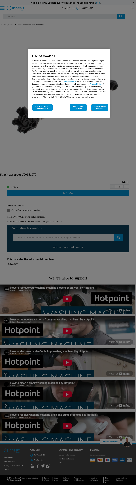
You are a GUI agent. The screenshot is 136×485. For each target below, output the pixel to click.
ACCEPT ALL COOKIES (78, 107)
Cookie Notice (70, 81)
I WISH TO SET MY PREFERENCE (42, 107)
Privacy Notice (95, 84)
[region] (69, 83)
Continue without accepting (100, 107)
